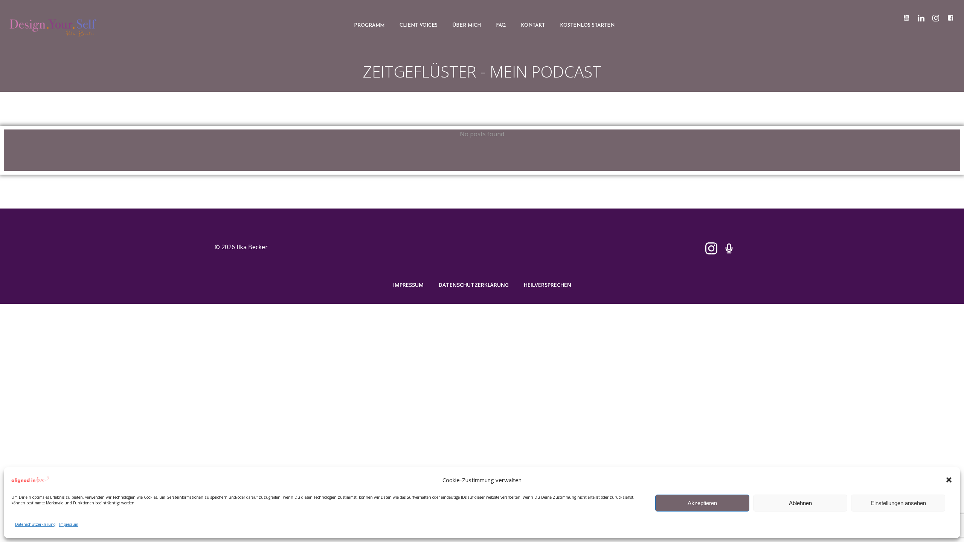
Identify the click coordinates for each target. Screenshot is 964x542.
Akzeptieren (702, 503)
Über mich (467, 25)
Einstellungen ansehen (898, 503)
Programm (369, 25)
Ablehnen (800, 503)
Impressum (68, 524)
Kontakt (533, 25)
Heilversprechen (547, 284)
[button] (949, 480)
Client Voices (419, 25)
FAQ (501, 25)
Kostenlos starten (587, 25)
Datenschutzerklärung (35, 524)
